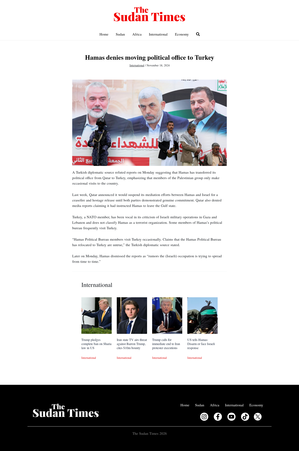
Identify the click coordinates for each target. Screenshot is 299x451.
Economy (182, 34)
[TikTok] (245, 417)
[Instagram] (204, 417)
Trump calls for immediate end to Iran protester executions (166, 343)
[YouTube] (231, 417)
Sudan (120, 34)
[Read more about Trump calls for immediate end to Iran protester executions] (167, 315)
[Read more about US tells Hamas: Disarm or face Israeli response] (202, 315)
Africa (137, 34)
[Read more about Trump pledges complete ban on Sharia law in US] (96, 315)
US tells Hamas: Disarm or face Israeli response (201, 343)
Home (103, 34)
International (158, 34)
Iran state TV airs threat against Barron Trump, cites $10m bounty (132, 343)
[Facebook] (218, 417)
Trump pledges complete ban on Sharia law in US (96, 343)
